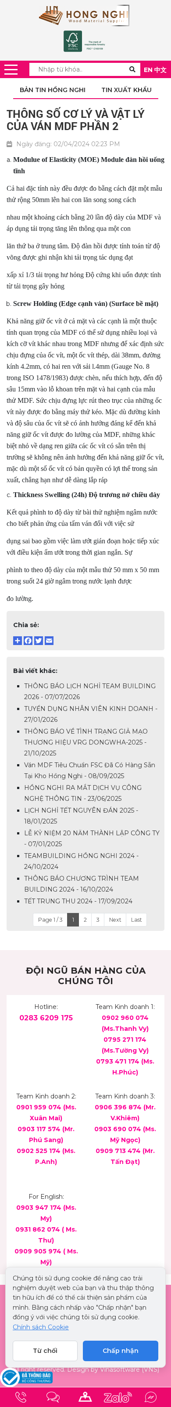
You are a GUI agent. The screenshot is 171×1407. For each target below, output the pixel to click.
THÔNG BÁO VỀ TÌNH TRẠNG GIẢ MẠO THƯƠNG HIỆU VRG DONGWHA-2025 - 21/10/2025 (86, 742)
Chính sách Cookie (41, 1327)
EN (148, 70)
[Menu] (11, 69)
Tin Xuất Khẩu (126, 90)
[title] (20, 1397)
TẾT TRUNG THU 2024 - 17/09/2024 (78, 901)
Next (115, 919)
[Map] (85, 1397)
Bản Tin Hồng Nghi (53, 90)
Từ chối (45, 1351)
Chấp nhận (121, 1351)
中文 (160, 70)
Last (136, 919)
